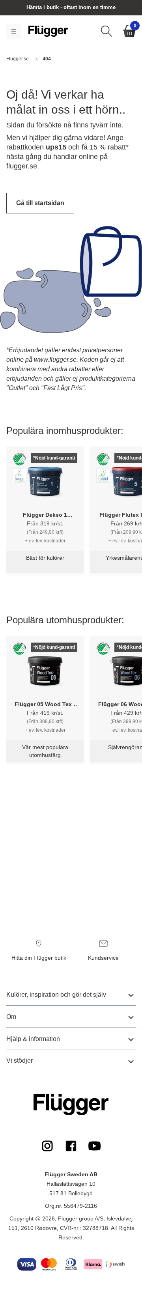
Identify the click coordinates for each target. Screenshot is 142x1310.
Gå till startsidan (40, 203)
